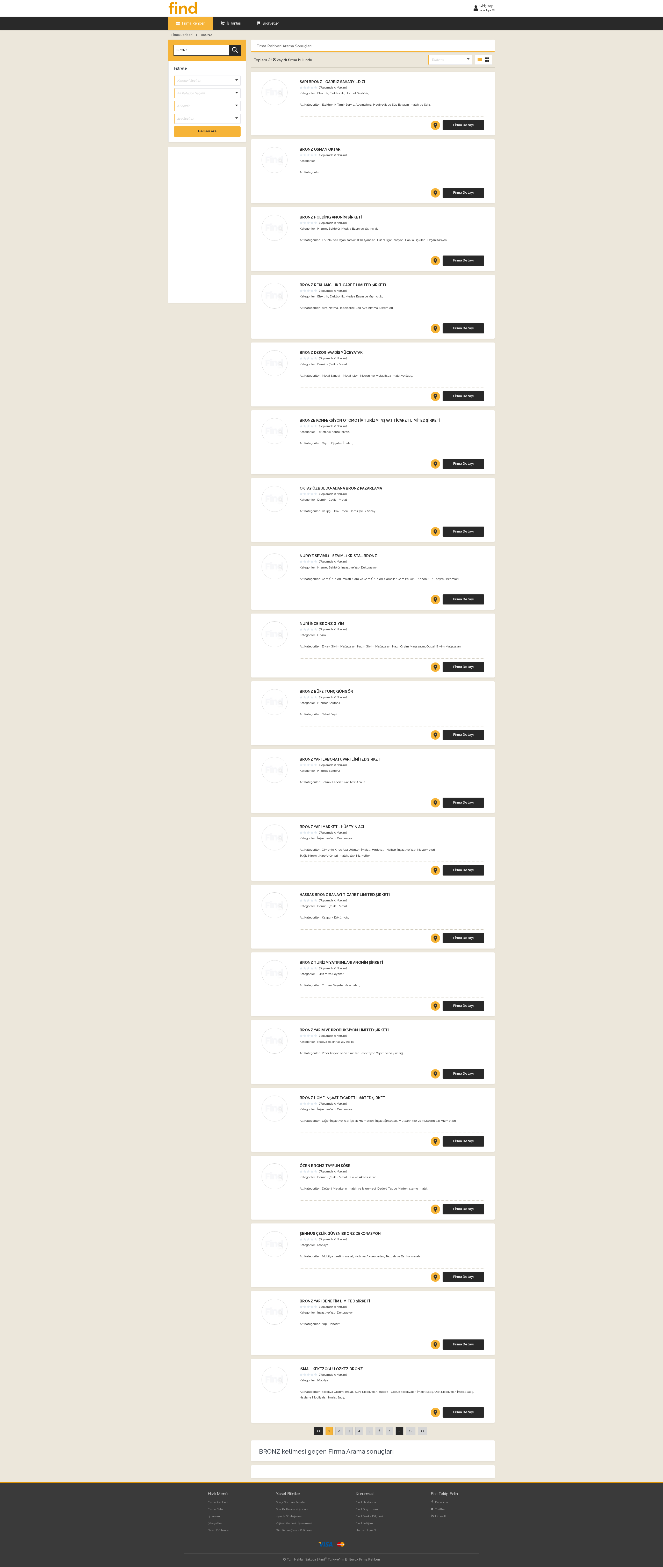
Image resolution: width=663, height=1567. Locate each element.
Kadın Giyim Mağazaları (374, 646)
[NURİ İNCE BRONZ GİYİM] (435, 668)
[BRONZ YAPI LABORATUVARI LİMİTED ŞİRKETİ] (435, 804)
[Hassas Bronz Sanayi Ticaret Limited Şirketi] (278, 905)
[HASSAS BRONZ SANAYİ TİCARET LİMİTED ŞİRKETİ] (435, 939)
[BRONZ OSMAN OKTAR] (435, 194)
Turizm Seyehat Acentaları (340, 985)
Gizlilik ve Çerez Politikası (294, 1530)
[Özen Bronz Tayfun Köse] (278, 1176)
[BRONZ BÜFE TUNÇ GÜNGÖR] (435, 736)
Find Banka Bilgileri (369, 1516)
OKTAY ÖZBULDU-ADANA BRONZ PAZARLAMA (341, 488)
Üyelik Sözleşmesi (289, 1516)
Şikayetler (270, 23)
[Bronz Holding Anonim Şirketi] (278, 228)
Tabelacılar (347, 308)
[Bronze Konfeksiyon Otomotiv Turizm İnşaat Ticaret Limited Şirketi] (278, 431)
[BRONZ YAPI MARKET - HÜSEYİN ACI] (435, 871)
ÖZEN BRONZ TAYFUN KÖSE (325, 1166)
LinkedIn (441, 1516)
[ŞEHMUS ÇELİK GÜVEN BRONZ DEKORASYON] (435, 1278)
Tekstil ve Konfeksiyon (333, 432)
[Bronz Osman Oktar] (278, 160)
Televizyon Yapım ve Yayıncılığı (381, 1053)
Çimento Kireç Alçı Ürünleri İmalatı (346, 849)
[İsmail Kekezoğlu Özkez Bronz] (278, 1380)
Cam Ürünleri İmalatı (336, 579)
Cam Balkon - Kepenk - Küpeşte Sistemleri (428, 579)
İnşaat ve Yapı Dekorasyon (359, 567)
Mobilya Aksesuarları (369, 1256)
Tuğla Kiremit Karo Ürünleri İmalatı (324, 855)
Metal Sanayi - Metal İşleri (340, 375)
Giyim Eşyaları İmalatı (337, 443)
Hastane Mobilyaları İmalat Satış (322, 1397)
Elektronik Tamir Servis (338, 104)
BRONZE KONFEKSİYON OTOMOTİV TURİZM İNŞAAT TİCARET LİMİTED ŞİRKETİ (370, 420)
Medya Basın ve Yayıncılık (359, 228)
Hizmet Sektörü (356, 93)
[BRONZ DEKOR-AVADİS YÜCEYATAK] (435, 397)
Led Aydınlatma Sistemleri (374, 308)
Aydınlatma (364, 104)
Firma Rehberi (193, 23)
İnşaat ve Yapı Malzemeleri (416, 849)
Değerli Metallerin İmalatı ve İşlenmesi (349, 1188)
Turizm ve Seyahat (330, 974)
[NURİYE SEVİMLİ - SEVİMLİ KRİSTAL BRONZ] (435, 600)
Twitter (439, 1509)
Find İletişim (364, 1523)
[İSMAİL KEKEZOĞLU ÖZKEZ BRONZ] (435, 1413)
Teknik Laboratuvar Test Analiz (343, 782)
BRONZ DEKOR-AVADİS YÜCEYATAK (331, 353)
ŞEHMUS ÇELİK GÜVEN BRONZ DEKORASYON (340, 1233)
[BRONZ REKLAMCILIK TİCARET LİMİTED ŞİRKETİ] (435, 329)
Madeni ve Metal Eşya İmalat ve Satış (386, 375)
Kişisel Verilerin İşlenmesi (294, 1523)
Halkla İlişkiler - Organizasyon (426, 240)
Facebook (441, 1502)
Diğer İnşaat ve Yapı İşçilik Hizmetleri (348, 1121)
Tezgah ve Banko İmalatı (403, 1256)
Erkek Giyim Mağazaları (339, 646)
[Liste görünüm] (480, 60)
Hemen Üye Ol (366, 1530)
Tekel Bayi (329, 714)
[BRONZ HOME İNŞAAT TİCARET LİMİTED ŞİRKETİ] (435, 1142)
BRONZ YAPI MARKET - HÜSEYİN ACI (332, 827)
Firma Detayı (463, 125)
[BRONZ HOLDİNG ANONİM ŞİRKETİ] (435, 262)
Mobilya (322, 1245)
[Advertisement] (207, 225)
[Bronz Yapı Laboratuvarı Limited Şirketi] (278, 770)
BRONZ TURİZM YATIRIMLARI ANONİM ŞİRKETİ (341, 962)
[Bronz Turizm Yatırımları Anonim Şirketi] (278, 973)
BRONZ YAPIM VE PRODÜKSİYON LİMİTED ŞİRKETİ (344, 1030)
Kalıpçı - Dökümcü (335, 511)
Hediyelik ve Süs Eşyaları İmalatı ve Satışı (402, 104)
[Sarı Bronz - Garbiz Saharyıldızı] (278, 92)
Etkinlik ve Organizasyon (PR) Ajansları (349, 240)
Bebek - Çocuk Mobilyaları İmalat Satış (406, 1392)
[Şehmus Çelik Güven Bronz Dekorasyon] (278, 1244)
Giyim (321, 635)
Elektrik (322, 93)
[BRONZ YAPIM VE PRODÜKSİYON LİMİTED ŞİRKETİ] (435, 1075)
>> (422, 1431)
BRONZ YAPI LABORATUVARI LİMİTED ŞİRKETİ (340, 759)
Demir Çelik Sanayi (363, 511)
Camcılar (390, 579)
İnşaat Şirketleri (386, 1121)
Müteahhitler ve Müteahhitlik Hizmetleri (427, 1121)
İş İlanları (233, 23)
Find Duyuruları (367, 1509)
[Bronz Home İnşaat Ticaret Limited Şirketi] (278, 1108)
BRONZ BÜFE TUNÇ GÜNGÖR (326, 691)
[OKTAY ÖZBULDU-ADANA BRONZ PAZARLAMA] (435, 533)
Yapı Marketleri (360, 855)
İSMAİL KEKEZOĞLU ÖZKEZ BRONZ (331, 1369)
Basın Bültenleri (219, 1530)
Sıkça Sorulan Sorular (290, 1502)
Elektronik (337, 93)
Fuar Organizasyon (390, 240)
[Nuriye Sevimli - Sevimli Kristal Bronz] (278, 566)
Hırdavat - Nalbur (384, 849)
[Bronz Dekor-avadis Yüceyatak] (278, 363)
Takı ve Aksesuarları (362, 1177)
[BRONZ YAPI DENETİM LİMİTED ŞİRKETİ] (435, 1345)
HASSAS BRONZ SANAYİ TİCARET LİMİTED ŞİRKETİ (345, 895)
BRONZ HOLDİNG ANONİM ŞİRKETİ (331, 217)
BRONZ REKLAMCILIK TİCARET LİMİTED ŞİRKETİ (343, 285)
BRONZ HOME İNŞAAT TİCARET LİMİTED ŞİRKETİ (343, 1098)
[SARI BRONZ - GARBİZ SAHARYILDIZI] (435, 126)
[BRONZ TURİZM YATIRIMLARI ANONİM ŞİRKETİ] (435, 1007)
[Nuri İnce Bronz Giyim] (278, 634)
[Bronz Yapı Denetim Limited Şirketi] (278, 1312)
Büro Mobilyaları (366, 1392)
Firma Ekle (215, 1509)
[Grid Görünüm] (487, 59)
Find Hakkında (366, 1502)
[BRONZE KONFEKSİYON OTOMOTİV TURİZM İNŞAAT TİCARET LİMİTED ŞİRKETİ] (435, 465)
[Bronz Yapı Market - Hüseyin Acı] (278, 837)
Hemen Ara (207, 131)
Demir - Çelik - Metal (332, 364)
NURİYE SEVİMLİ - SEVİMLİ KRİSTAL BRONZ (338, 556)
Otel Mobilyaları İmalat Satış (454, 1392)
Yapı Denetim (331, 1324)
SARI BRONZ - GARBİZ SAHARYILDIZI (332, 82)
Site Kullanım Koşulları (292, 1509)
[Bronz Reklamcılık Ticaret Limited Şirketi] (278, 296)
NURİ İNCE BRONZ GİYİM (322, 624)
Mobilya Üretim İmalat (337, 1256)
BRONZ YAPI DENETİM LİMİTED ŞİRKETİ (335, 1301)
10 (411, 1431)
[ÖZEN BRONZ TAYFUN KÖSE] (435, 1210)
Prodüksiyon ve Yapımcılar (340, 1053)
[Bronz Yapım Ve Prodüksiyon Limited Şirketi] (278, 1041)
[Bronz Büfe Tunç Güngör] (278, 702)
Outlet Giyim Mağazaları (444, 646)
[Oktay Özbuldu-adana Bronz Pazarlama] (278, 499)
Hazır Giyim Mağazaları (408, 646)
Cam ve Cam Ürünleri (367, 579)
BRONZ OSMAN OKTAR (320, 149)
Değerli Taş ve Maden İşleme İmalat (402, 1188)
